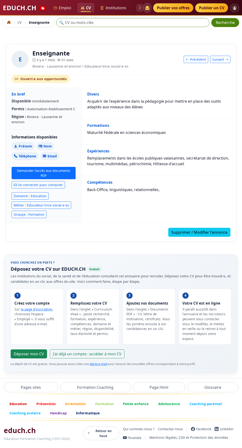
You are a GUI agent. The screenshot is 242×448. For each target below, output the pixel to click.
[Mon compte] (234, 8)
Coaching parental (206, 403)
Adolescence (169, 403)
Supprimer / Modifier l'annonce (199, 232)
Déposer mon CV (29, 354)
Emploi (65, 7)
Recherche (225, 22)
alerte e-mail (98, 364)
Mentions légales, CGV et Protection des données (188, 437)
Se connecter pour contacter (40, 185)
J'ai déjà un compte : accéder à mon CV (87, 354)
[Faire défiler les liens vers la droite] (139, 8)
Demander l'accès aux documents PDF (43, 173)
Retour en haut (103, 433)
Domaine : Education (30, 196)
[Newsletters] (147, 8)
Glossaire (212, 387)
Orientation (75, 403)
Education (18, 403)
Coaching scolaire (25, 413)
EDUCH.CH (24, 7)
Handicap (58, 413)
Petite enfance (136, 403)
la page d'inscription (36, 309)
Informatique (88, 413)
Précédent (197, 59)
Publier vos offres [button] (173, 7)
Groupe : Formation (29, 214)
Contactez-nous (170, 429)
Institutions (116, 7)
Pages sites (31, 387)
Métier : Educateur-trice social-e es (41, 205)
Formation (104, 403)
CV (88, 7)
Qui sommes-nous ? (139, 429)
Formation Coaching (95, 387)
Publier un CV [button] (211, 7)
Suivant (218, 59)
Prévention (46, 403)
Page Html (159, 387)
